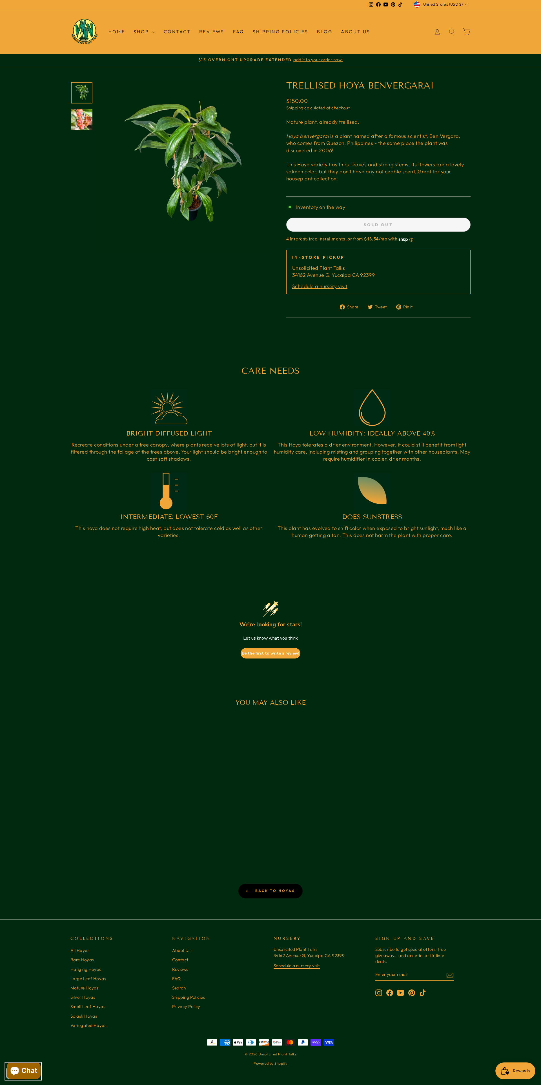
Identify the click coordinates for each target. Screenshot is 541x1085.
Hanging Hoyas (85, 969)
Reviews (180, 969)
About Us (355, 31)
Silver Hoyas (82, 997)
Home (116, 31)
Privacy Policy (186, 1006)
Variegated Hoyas (88, 1025)
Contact (177, 31)
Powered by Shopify (270, 1063)
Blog (325, 31)
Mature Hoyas (84, 988)
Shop (142, 31)
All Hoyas (79, 950)
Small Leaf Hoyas (87, 1006)
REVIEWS (211, 31)
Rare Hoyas (82, 959)
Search (179, 988)
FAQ (239, 31)
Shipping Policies (280, 31)
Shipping (294, 108)
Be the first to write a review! (270, 653)
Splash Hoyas (83, 1016)
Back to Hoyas (274, 891)
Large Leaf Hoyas (88, 978)
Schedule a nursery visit (319, 286)
